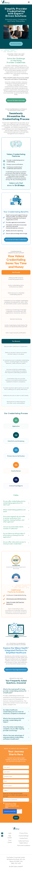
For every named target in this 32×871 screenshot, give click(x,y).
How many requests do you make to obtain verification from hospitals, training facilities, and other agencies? (14, 519)
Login (9, 833)
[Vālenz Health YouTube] (2, 833)
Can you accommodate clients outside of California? (13, 527)
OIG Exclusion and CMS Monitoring (16, 599)
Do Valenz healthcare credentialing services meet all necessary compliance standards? (14, 711)
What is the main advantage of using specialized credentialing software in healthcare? (13, 737)
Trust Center (10, 841)
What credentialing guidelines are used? (14, 510)
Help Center (10, 837)
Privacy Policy (23, 833)
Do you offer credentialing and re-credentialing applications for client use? (14, 503)
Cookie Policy (24, 838)
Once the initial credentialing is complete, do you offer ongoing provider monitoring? (13, 728)
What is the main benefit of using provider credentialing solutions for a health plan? (14, 691)
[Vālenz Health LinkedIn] (2, 836)
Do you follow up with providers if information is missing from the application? (14, 535)
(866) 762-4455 (16, 863)
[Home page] (5, 2)
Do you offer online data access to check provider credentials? (14, 543)
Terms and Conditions (23, 845)
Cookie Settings (24, 836)
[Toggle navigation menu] (29, 2)
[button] (16, 503)
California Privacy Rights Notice (23, 842)
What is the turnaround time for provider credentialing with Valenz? (13, 720)
